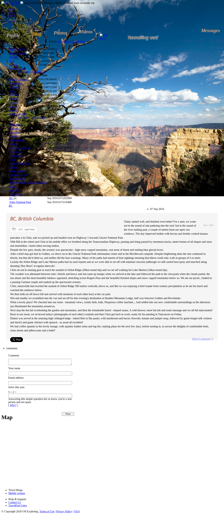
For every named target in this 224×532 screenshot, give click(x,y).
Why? (13, 405)
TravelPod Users (17, 505)
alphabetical (78, 41)
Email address (16, 377)
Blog (102, 38)
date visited (63, 41)
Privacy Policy (64, 511)
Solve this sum (16, 387)
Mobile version (16, 493)
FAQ (77, 511)
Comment (13, 355)
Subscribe (153, 207)
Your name (14, 368)
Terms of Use (46, 511)
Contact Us (14, 502)
